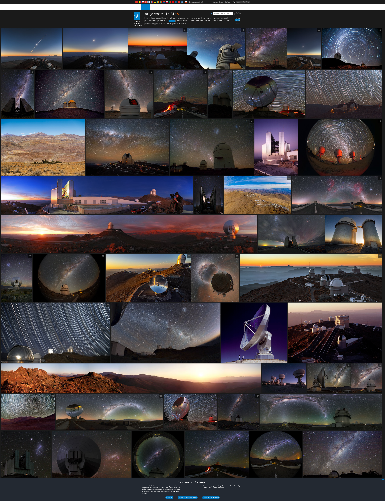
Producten (215, 7)
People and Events (197, 21)
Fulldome (216, 18)
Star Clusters (161, 23)
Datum (238, 23)
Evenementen (200, 7)
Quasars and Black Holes (221, 21)
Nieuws (157, 7)
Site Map (227, 2)
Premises (208, 21)
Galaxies (224, 18)
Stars (169, 23)
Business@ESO (223, 7)
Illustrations (162, 21)
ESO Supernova (196, 18)
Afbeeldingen (145, 7)
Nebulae (178, 21)
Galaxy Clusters (150, 21)
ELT (188, 18)
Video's (152, 7)
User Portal (246, 2)
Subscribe (215, 2)
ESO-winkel (163, 7)
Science (239, 2)
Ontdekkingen (191, 7)
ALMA (164, 18)
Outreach (208, 7)
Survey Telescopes (179, 23)
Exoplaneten (207, 18)
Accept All (169, 497)
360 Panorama (156, 18)
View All (147, 18)
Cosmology (181, 18)
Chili (174, 18)
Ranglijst (237, 20)
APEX (169, 18)
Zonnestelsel (149, 23)
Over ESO (137, 7)
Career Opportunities (235, 7)
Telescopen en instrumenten (177, 7)
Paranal (186, 21)
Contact (221, 2)
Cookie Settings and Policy (211, 497)
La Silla (171, 21)
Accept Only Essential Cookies (188, 497)
